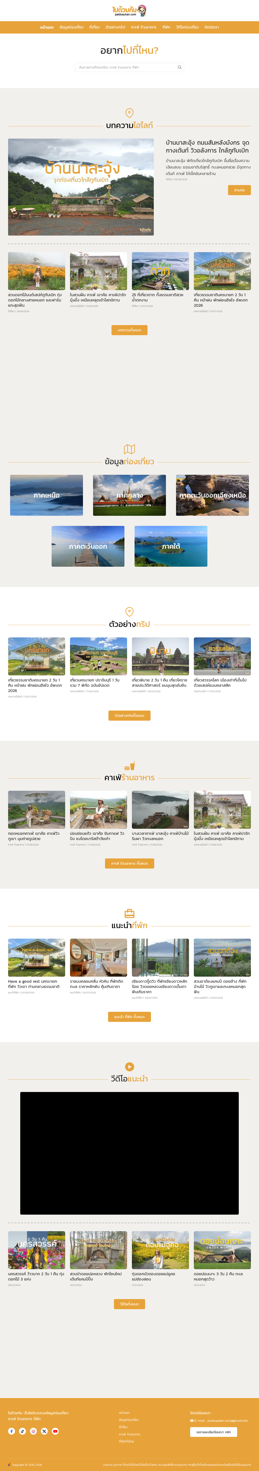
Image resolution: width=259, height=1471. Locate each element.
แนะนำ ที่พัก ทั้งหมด (129, 1016)
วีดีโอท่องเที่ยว (187, 27)
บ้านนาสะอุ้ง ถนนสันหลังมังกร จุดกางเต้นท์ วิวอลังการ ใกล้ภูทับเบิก (207, 146)
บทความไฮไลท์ (77, 306)
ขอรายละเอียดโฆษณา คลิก (213, 1432)
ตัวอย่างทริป (115, 27)
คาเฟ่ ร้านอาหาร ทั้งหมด (129, 863)
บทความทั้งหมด (129, 330)
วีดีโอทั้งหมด (129, 1304)
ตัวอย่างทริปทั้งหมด (129, 715)
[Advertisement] (129, 369)
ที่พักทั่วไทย (126, 1441)
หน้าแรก (47, 27)
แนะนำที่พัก (13, 992)
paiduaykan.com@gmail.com (227, 1420)
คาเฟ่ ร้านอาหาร (143, 27)
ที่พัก (166, 27)
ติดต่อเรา (212, 27)
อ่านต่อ (239, 190)
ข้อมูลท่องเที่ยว (71, 27)
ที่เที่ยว (94, 27)
